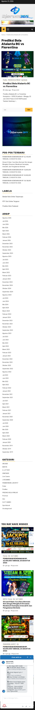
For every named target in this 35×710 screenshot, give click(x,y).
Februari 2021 (6, 410)
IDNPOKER (5, 473)
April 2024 (5, 308)
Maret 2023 (6, 349)
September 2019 (7, 452)
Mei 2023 (5, 343)
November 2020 (7, 417)
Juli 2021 (5, 401)
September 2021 (7, 397)
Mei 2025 (5, 266)
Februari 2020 (6, 439)
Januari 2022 (6, 391)
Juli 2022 (5, 375)
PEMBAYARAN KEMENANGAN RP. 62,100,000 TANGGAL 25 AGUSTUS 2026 (16, 561)
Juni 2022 (5, 378)
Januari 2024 (6, 317)
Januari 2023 (6, 356)
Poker (4, 486)
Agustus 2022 (6, 372)
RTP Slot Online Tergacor (10, 201)
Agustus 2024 (6, 295)
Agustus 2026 (6, 218)
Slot (3, 499)
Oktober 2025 (6, 250)
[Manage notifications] (4, 705)
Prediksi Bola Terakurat (10, 206)
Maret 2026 (6, 234)
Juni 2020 (5, 426)
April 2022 (5, 385)
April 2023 (5, 346)
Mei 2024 (5, 304)
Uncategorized (7, 508)
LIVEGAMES (6, 480)
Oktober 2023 (6, 327)
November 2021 (7, 394)
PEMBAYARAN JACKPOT (10, 483)
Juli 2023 (5, 336)
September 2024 (7, 292)
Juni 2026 (5, 224)
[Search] (32, 29)
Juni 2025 (5, 263)
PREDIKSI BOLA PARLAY (14, 80)
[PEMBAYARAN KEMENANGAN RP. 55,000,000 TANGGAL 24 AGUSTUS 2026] (17, 628)
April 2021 (5, 404)
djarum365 (16, 90)
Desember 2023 (7, 320)
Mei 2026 (5, 227)
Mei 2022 (5, 381)
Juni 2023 (5, 340)
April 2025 (5, 269)
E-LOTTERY (6, 470)
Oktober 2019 (6, 449)
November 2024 (7, 285)
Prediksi (5, 80)
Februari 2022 (6, 388)
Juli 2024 (5, 298)
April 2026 (5, 231)
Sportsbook (24, 80)
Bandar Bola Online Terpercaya (12, 197)
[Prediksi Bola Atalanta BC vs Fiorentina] (17, 64)
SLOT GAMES (6, 502)
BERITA (4, 467)
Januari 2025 (6, 279)
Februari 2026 (6, 237)
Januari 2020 (6, 442)
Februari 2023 (6, 352)
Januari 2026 (6, 240)
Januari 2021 (6, 413)
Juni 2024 (5, 301)
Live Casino (6, 476)
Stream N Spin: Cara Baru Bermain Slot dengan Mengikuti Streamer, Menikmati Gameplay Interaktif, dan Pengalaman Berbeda (17, 164)
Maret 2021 (6, 407)
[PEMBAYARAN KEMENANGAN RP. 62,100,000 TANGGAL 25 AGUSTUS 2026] (17, 540)
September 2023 (7, 330)
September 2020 (7, 420)
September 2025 (7, 253)
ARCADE (5, 464)
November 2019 (7, 445)
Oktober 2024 (6, 288)
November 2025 (7, 247)
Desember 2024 (7, 282)
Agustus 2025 (6, 256)
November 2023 (7, 324)
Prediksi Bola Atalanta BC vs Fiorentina (16, 85)
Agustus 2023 (6, 333)
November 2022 (7, 362)
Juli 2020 (5, 423)
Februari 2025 (6, 276)
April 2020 (5, 433)
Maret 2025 (6, 272)
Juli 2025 (5, 260)
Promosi (5, 496)
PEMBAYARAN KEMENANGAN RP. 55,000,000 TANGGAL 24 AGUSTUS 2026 (16, 649)
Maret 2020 (6, 436)
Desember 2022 (7, 359)
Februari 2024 (6, 314)
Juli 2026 (5, 221)
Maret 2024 (6, 311)
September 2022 (7, 369)
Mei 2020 (5, 429)
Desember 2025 (7, 243)
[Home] (4, 29)
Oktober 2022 (6, 365)
